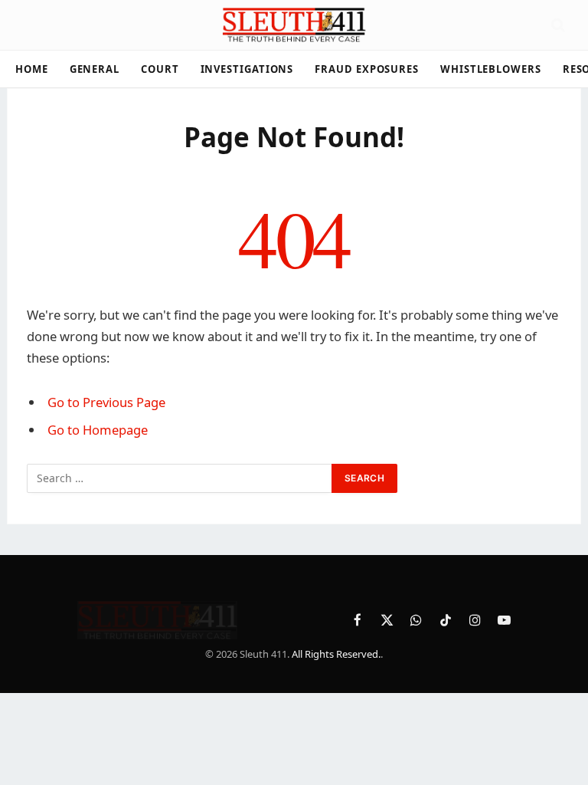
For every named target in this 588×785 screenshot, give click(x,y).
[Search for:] (180, 478)
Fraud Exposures (367, 69)
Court (160, 69)
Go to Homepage (97, 429)
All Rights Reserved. (336, 654)
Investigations (247, 69)
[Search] (556, 25)
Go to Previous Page (106, 402)
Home (31, 69)
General (94, 69)
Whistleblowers (490, 69)
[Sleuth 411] (293, 25)
